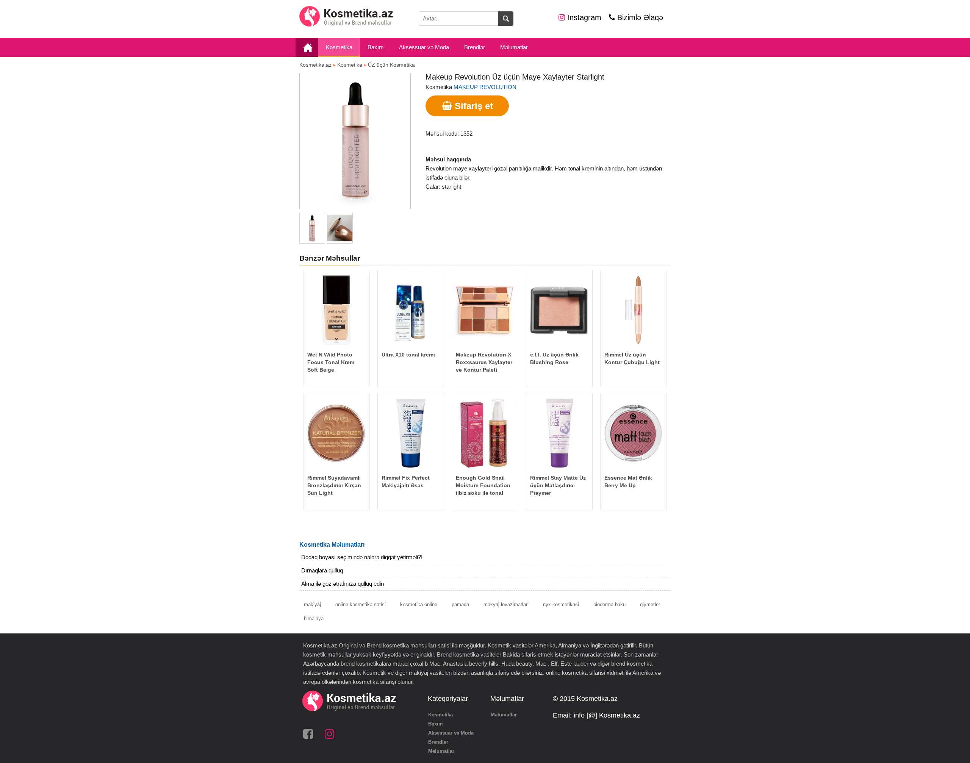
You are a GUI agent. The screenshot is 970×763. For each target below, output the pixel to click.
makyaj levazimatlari (506, 604)
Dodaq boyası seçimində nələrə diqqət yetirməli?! (361, 557)
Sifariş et (472, 106)
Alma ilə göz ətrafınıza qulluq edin (342, 583)
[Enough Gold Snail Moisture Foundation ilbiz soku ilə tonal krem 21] (485, 432)
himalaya (314, 618)
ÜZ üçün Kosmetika (391, 65)
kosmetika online (418, 604)
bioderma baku (609, 604)
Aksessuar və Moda (424, 47)
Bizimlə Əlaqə (639, 17)
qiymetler (650, 604)
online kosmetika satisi (360, 604)
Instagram (583, 17)
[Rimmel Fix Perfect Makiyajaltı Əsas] (411, 432)
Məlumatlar (514, 47)
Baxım (376, 47)
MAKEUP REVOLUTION (485, 87)
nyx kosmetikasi (561, 604)
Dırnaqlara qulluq (322, 570)
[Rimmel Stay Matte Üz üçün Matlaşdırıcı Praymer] (559, 432)
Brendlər (474, 47)
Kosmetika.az (315, 65)
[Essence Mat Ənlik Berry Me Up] (633, 432)
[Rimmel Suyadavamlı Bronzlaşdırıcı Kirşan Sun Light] (336, 432)
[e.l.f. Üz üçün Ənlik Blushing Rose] (559, 309)
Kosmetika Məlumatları (332, 544)
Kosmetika (339, 47)
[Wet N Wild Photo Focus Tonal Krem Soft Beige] (336, 309)
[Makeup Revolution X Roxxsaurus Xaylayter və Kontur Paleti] (485, 309)
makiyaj (312, 604)
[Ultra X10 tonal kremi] (411, 309)
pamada (460, 604)
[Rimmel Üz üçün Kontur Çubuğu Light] (633, 309)
